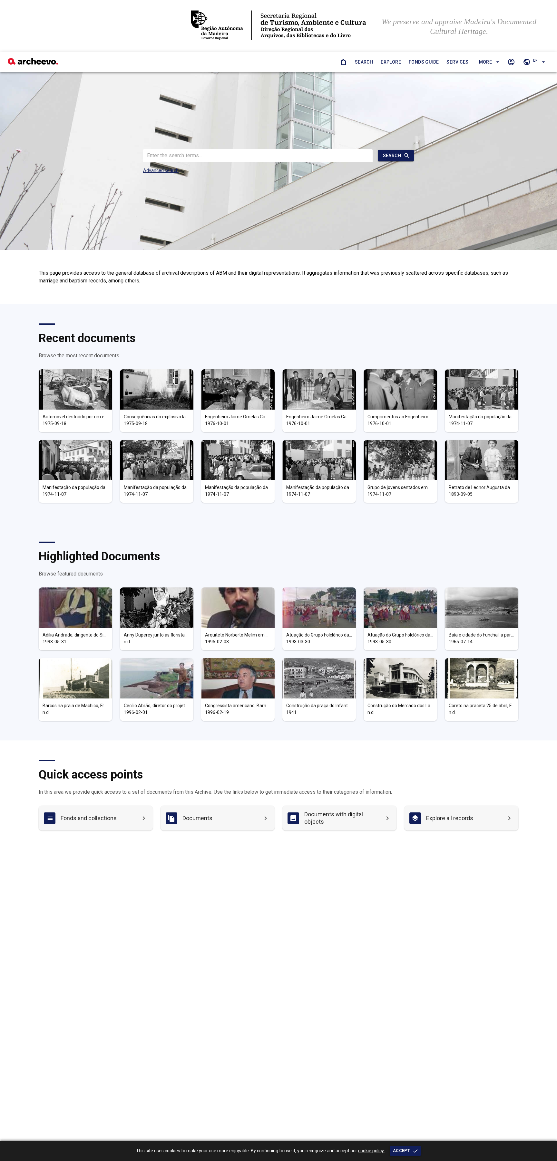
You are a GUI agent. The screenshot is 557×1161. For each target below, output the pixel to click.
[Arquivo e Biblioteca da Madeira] (33, 63)
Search (364, 62)
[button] (488, 62)
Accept (401, 1150)
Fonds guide (424, 62)
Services (457, 62)
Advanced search (161, 170)
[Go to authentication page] (511, 62)
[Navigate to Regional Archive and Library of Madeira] (278, 25)
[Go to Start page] (343, 62)
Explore (391, 62)
